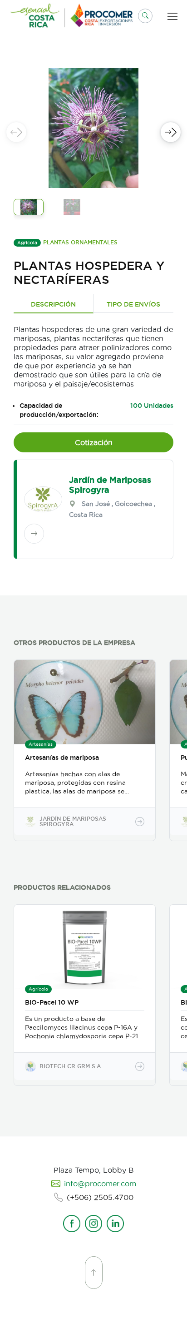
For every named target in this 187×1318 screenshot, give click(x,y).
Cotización (94, 442)
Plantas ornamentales (80, 242)
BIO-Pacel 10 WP (52, 1002)
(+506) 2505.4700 (100, 1197)
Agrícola (27, 242)
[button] (145, 16)
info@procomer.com (100, 1183)
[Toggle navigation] (174, 16)
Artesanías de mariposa (62, 757)
